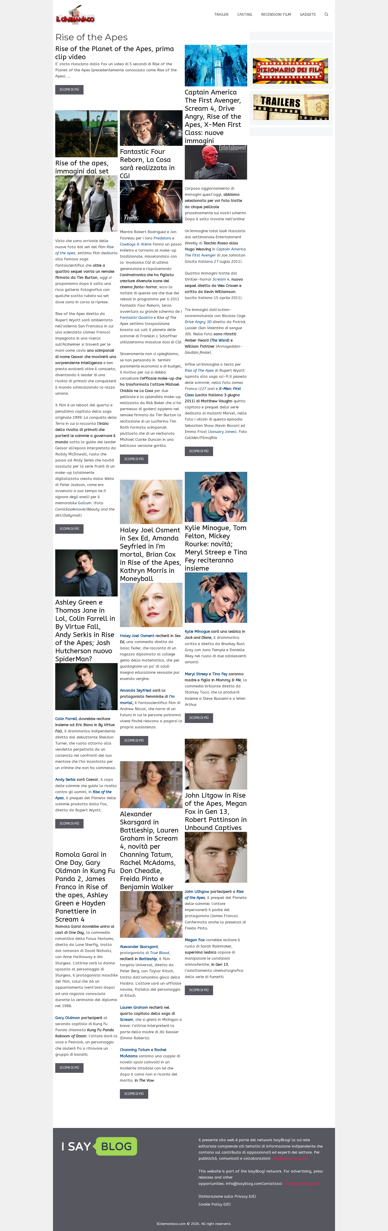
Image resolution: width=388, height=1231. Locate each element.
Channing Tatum (135, 1049)
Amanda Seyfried (135, 690)
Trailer (221, 14)
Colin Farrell (66, 718)
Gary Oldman (67, 1017)
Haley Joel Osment (137, 635)
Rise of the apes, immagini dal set (82, 167)
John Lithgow (197, 891)
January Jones (222, 431)
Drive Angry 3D (198, 322)
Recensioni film (276, 14)
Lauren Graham (134, 1007)
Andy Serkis (65, 779)
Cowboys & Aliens (136, 244)
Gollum (84, 503)
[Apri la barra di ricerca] (326, 14)
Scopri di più (69, 90)
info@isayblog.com (290, 1158)
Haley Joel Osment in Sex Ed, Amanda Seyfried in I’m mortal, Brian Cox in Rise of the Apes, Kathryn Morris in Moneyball (150, 554)
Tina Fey (219, 674)
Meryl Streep (196, 674)
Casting (244, 14)
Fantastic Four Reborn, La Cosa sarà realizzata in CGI (147, 164)
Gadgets (308, 14)
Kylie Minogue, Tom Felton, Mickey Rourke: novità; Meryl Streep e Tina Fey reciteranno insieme (216, 548)
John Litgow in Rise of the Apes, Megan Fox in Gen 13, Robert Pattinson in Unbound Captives (216, 811)
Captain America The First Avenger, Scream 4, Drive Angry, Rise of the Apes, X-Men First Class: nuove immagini (213, 116)
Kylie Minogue (197, 631)
